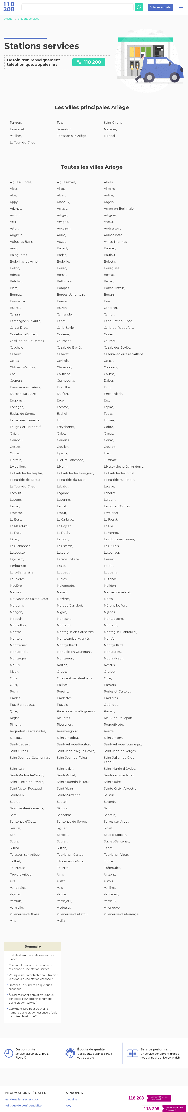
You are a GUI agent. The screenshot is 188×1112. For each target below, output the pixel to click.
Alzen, (61, 195)
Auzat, (61, 241)
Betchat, (16, 281)
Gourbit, (110, 447)
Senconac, (64, 815)
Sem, (13, 815)
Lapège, (15, 499)
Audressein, (112, 228)
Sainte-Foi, (17, 795)
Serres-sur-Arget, (116, 821)
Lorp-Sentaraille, (22, 572)
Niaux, (14, 671)
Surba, (14, 848)
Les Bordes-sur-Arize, (119, 539)
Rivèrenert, (65, 724)
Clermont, (64, 367)
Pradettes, (64, 698)
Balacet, (110, 248)
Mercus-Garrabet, (70, 605)
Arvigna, (63, 222)
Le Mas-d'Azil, (19, 526)
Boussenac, (18, 301)
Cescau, (109, 361)
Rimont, (15, 724)
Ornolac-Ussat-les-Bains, (74, 678)
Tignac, (109, 861)
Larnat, (62, 506)
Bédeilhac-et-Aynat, (24, 261)
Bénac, (62, 268)
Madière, (16, 585)
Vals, (60, 887)
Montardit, (64, 625)
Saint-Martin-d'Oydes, (119, 768)
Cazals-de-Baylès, (69, 347)
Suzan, (62, 848)
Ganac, (109, 433)
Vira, (13, 921)
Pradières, (111, 698)
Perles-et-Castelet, (117, 691)
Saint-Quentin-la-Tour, (73, 782)
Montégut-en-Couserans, (75, 632)
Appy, (14, 202)
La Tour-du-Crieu (22, 142)
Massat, (62, 592)
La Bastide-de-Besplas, (26, 473)
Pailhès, (62, 685)
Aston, (14, 228)
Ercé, (60, 400)
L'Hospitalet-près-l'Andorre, (124, 466)
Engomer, (17, 400)
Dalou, (108, 380)
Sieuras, (15, 828)
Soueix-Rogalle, (115, 835)
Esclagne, (17, 407)
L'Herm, (62, 466)
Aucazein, (64, 228)
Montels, (16, 638)
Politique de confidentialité (22, 1105)
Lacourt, (16, 493)
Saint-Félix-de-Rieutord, (74, 744)
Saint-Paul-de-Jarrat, (119, 775)
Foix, (60, 122)
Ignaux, (62, 453)
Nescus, (109, 665)
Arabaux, (63, 202)
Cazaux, (15, 354)
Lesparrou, (112, 552)
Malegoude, (66, 585)
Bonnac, (16, 294)
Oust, (14, 685)
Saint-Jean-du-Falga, (72, 757)
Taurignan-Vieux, (116, 854)
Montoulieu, (113, 652)
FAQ (68, 1105)
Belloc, (15, 268)
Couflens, (63, 374)
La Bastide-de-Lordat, (119, 473)
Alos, (13, 195)
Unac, (61, 874)
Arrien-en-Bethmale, (119, 208)
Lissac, (61, 566)
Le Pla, (108, 526)
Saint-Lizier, (65, 768)
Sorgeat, (63, 835)
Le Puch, (63, 533)
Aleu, (13, 189)
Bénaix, (15, 275)
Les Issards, (65, 546)
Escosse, (63, 407)
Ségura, (62, 808)
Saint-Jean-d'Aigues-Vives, (76, 751)
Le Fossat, (111, 519)
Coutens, (16, 380)
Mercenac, (17, 605)
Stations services (28, 18)
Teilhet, (15, 861)
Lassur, (62, 513)
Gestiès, (15, 447)
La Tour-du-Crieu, (23, 486)
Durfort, (63, 394)
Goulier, (62, 447)
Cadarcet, (111, 308)
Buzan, (62, 308)
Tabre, (108, 848)
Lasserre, (16, 513)
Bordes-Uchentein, (71, 294)
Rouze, (109, 731)
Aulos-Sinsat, (113, 235)
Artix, (13, 222)
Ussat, (61, 881)
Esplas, (109, 407)
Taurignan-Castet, (70, 854)
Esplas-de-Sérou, (22, 413)
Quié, (14, 711)
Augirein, (16, 235)
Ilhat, (107, 453)
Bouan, (109, 294)
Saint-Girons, (113, 122)
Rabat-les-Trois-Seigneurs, (76, 711)
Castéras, (63, 334)
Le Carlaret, (65, 519)
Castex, (109, 334)
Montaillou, (18, 625)
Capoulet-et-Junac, (118, 321)
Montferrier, (19, 645)
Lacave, (109, 486)
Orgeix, (62, 671)
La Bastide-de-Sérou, (25, 480)
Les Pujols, (111, 546)
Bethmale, (64, 281)
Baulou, (109, 255)
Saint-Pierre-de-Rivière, (27, 782)
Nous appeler (162, 7)
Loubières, (17, 579)
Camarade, (64, 314)
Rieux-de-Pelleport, (118, 718)
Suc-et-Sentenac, (117, 841)
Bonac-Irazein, (114, 288)
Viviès (61, 921)
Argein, (109, 202)
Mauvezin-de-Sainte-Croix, (29, 599)
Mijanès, (109, 612)
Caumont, (64, 341)
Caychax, (16, 347)
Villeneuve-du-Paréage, (121, 914)
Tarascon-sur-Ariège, (72, 136)
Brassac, (62, 301)
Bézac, (108, 281)
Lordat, (109, 566)
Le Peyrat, (64, 526)
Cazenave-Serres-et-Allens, (124, 354)
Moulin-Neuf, (113, 658)
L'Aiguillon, (18, 466)
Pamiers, (16, 122)
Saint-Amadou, (68, 738)
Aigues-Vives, (66, 182)
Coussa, (109, 374)
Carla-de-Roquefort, (119, 327)
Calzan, (15, 314)
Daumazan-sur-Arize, (25, 387)
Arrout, (15, 215)
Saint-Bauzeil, (20, 744)
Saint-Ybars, (65, 788)
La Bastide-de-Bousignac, (75, 473)
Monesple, (64, 618)
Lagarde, (63, 493)
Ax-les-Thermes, (115, 241)
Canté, (61, 321)
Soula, (14, 841)
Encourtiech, (113, 394)
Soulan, (62, 841)
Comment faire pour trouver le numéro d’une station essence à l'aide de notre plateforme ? (33, 1012)
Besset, (62, 275)
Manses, (15, 592)
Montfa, (109, 638)
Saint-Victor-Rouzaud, (26, 788)
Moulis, (15, 665)
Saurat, (15, 801)
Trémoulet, (112, 868)
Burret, (15, 308)
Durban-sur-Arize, (23, 394)
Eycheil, (62, 413)
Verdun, (16, 901)
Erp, (107, 400)
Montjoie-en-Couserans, (74, 652)
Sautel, (62, 801)
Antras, (109, 195)
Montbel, (16, 632)
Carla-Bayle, (65, 327)
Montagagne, (114, 618)
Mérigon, (16, 612)
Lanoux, (109, 493)
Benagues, (112, 268)
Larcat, (15, 506)
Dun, (107, 387)
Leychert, (17, 559)
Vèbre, (61, 894)
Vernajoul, (64, 901)
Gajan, (14, 433)
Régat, (14, 718)
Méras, (108, 599)
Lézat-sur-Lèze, (68, 559)
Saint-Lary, (17, 768)
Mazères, (110, 129)
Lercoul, (63, 539)
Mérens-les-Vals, (115, 605)
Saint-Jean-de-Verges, (120, 751)
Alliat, (61, 189)
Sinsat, (108, 828)
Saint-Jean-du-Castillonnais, (30, 757)
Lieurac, (109, 559)
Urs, (12, 881)
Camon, (109, 314)
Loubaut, (63, 572)
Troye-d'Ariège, (21, 874)
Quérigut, (111, 704)
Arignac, (16, 208)
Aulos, (61, 235)
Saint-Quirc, (112, 782)
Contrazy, (111, 367)
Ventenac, (111, 894)
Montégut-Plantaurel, (120, 632)
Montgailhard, (67, 645)
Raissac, (109, 711)
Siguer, (62, 828)
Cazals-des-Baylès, (117, 347)
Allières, (109, 189)
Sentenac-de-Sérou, (72, 821)
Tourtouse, (18, 868)
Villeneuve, (112, 907)
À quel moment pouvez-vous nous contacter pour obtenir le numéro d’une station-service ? (31, 998)
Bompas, (63, 288)
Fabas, (108, 413)
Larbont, (110, 499)
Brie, (107, 301)
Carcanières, (19, 327)
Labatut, (63, 486)
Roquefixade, (114, 724)
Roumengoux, (67, 731)
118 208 (92, 62)
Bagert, (62, 248)
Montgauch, (19, 652)
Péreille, (63, 691)
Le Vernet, (111, 533)
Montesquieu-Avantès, (73, 638)
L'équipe (71, 1099)
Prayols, (62, 704)
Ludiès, (62, 579)
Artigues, (110, 215)
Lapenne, (63, 499)
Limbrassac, (18, 566)
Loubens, (110, 572)
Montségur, (18, 658)
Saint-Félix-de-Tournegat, (123, 744)
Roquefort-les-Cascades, (28, 731)
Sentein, (110, 815)
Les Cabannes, (20, 546)
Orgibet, (110, 671)
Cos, (13, 374)
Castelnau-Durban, (24, 334)
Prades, (15, 698)
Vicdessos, (64, 907)
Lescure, (63, 552)
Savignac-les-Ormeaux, (27, 808)
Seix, (107, 808)
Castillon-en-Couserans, (27, 341)
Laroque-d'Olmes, (117, 506)
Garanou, (16, 440)
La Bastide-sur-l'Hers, (119, 480)
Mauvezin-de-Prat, (117, 592)
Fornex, (109, 420)
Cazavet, (63, 354)
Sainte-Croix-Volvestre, (120, 788)
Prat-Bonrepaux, (22, 704)
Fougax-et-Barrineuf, (25, 427)
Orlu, (13, 678)
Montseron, (65, 658)
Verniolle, (17, 907)
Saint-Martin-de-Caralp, (27, 775)
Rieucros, (63, 718)
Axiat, (13, 248)
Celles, (14, 361)
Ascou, (108, 222)
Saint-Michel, (66, 775)
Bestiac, (109, 275)
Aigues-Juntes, (21, 182)
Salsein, (109, 795)
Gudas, (15, 453)
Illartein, (16, 460)
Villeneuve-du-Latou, (72, 914)
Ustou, (108, 881)
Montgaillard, (113, 645)
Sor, (12, 835)
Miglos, (62, 612)
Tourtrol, (63, 868)
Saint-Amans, (113, 738)
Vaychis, (15, 894)
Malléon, (110, 585)
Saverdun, (64, 129)
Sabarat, (16, 738)
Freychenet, (66, 427)
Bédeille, (63, 261)
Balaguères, (18, 255)
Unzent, (110, 874)
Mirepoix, (110, 136)
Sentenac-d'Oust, (23, 821)
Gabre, (109, 427)
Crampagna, (66, 380)
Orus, (108, 678)
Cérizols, (63, 361)
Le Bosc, (16, 519)
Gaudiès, (63, 440)
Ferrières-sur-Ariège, (25, 420)
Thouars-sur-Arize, (70, 861)
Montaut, (111, 625)
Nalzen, (62, 665)
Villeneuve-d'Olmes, (24, 914)
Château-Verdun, (22, 367)
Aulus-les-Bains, (21, 241)
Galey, (61, 433)
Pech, (14, 691)
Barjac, (62, 255)
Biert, (14, 288)
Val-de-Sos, (18, 887)
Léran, (14, 539)
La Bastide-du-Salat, (71, 480)
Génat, (109, 440)
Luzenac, (110, 579)
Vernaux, (110, 901)
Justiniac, (110, 460)
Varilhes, (16, 136)
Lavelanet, (17, 129)
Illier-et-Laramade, (70, 460)
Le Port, (15, 533)
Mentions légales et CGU (21, 1099)
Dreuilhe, (63, 387)
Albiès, (108, 182)
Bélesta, (109, 261)
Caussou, (110, 341)
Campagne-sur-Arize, (25, 321)
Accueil (9, 18)
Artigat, (62, 215)
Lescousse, (17, 552)
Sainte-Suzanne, (69, 795)
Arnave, (62, 208)
